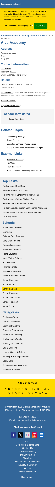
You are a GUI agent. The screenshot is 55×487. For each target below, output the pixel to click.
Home (4, 35)
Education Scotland (15, 159)
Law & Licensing (10, 347)
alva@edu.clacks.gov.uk (17, 74)
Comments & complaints (27, 444)
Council (28, 427)
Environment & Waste (12, 338)
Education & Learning (19, 35)
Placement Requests (12, 271)
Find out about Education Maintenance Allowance (25, 207)
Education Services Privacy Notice (21, 143)
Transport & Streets (11, 369)
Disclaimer (27, 458)
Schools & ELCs (39, 35)
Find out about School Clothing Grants (20, 199)
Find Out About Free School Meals (18, 203)
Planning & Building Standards (16, 356)
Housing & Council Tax (13, 343)
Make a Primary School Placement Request (22, 212)
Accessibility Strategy (16, 136)
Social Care (8, 360)
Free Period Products (12, 249)
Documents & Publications (27, 461)
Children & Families (11, 321)
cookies (13, 11)
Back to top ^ (27, 476)
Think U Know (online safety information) (24, 170)
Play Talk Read (13, 166)
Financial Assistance (12, 244)
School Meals (9, 284)
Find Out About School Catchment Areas (21, 194)
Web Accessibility (27, 471)
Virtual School (9, 306)
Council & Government (13, 330)
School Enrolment (10, 279)
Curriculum (7, 231)
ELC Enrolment (9, 262)
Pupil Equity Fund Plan (10, 105)
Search (27, 468)
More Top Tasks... (11, 216)
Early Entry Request (11, 240)
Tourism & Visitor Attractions (15, 365)
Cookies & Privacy (27, 451)
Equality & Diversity (27, 464)
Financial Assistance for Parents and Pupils (25, 147)
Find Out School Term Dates (15, 190)
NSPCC (10, 163)
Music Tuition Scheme (12, 258)
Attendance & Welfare (12, 227)
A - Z (27, 441)
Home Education (10, 253)
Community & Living (11, 325)
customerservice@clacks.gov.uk (31, 420)
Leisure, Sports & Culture (14, 352)
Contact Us (27, 447)
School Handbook (8, 100)
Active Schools (13, 140)
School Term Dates (16, 118)
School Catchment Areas (14, 275)
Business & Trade (10, 317)
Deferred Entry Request (13, 236)
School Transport (10, 301)
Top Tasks (10, 181)
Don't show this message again (17, 26)
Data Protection (27, 454)
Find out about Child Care (14, 186)
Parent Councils (10, 266)
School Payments (10, 293)
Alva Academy (7, 92)
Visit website (6, 68)
